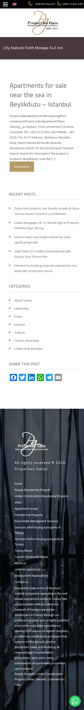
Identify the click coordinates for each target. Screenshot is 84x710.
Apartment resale (26, 508)
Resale (41, 679)
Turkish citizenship (26, 340)
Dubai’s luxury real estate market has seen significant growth (42, 239)
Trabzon (19, 332)
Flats (18, 684)
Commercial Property (29, 515)
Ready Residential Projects (33, 490)
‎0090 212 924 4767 (73, 4)
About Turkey (23, 300)
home (18, 483)
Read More (21, 167)
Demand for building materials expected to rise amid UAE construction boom (45, 268)
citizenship (21, 308)
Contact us (21, 582)
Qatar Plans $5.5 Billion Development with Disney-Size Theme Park (42, 254)
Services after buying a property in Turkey (38, 530)
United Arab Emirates (28, 349)
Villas (18, 502)
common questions (27, 569)
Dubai (18, 316)
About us (20, 563)
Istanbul (19, 324)
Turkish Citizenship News (31, 557)
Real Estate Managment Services (36, 521)
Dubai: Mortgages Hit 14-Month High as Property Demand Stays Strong (46, 225)
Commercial (56, 679)
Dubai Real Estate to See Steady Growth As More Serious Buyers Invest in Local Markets (47, 211)
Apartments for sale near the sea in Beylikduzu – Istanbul (40, 94)
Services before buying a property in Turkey (39, 541)
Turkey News (23, 550)
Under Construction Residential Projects (41, 496)
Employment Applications (31, 575)
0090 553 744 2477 (45, 4)
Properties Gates (31, 468)
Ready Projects (25, 674)
